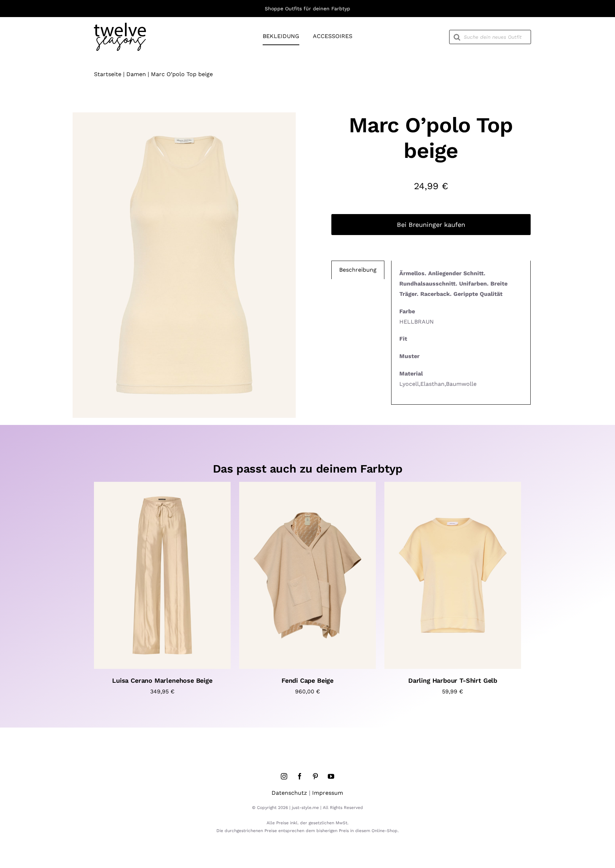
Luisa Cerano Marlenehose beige (162, 680)
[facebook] (300, 776)
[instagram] (284, 776)
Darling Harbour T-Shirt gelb (452, 680)
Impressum (327, 792)
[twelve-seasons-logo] (120, 25)
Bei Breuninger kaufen (431, 224)
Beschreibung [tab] (358, 269)
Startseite (107, 74)
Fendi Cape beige (307, 680)
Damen (136, 74)
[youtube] (331, 776)
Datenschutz (289, 792)
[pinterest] (315, 776)
